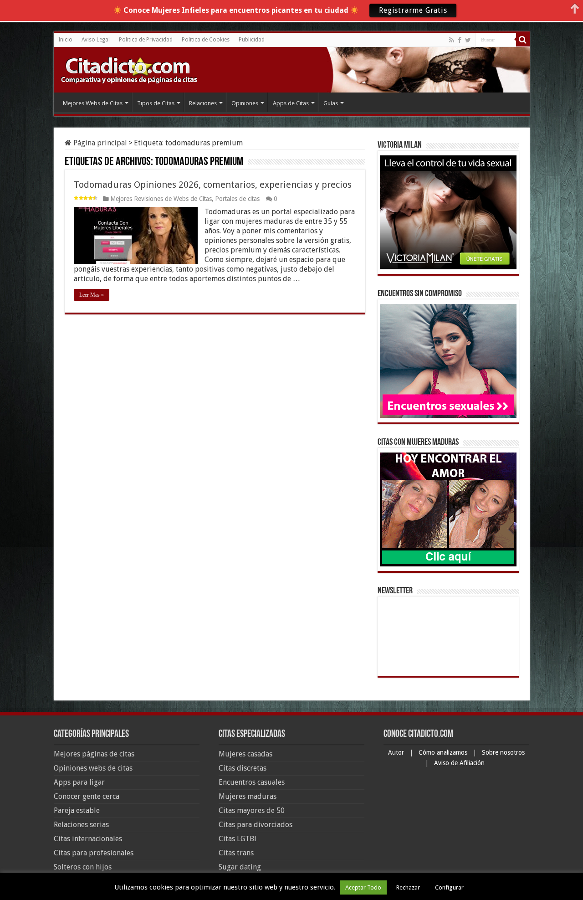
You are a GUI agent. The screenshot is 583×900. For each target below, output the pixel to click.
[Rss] (451, 40)
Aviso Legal (96, 39)
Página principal (99, 143)
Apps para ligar (79, 782)
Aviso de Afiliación (459, 762)
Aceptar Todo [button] (363, 887)
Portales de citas (237, 198)
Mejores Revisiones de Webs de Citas (161, 198)
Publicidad (252, 39)
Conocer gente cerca (86, 796)
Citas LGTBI (237, 838)
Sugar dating (240, 867)
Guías (330, 103)
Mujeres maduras (247, 796)
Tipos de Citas (155, 103)
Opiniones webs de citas (93, 768)
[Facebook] (459, 40)
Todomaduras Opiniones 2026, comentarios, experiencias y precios (213, 184)
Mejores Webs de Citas (93, 103)
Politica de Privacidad (146, 39)
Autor (397, 752)
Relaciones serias (81, 824)
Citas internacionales (88, 838)
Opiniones (244, 103)
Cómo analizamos (444, 752)
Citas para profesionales (93, 853)
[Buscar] (523, 39)
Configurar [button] (449, 887)
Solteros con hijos (83, 867)
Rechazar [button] (408, 887)
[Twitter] (468, 40)
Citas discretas (242, 768)
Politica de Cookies (206, 39)
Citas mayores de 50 (252, 810)
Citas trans (236, 853)
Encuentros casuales (252, 782)
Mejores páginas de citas (94, 754)
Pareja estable (77, 810)
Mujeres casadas (245, 754)
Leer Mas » (91, 295)
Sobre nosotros (503, 752)
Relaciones (203, 103)
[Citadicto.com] (129, 69)
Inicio (65, 39)
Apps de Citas (291, 103)
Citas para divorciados (255, 824)
